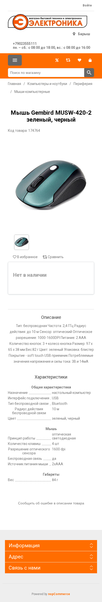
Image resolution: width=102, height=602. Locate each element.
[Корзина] (90, 60)
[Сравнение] (68, 60)
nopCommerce (59, 594)
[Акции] (56, 60)
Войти (87, 5)
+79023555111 (25, 44)
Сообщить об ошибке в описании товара (51, 503)
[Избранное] (79, 60)
